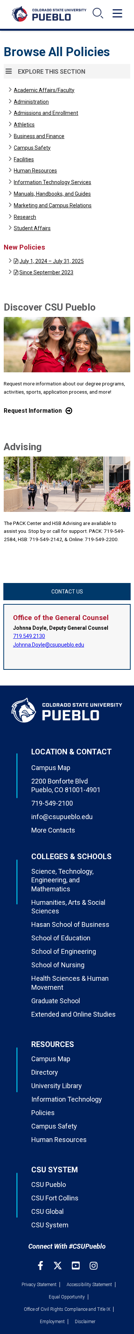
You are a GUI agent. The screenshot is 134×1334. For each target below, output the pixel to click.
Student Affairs (32, 228)
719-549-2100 (52, 803)
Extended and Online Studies (73, 1014)
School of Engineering (63, 951)
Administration (31, 102)
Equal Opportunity (67, 1297)
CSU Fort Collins (55, 1198)
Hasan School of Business (70, 924)
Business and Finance (39, 136)
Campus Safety (32, 148)
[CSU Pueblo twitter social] (58, 1266)
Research (25, 217)
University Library (56, 1086)
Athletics (24, 125)
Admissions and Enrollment (46, 113)
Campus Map (50, 768)
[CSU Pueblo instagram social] (93, 1266)
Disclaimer (85, 1321)
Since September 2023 (46, 272)
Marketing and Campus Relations (53, 205)
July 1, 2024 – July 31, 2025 (51, 261)
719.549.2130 (29, 636)
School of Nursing (57, 965)
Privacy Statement (39, 1284)
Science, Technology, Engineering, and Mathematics (62, 880)
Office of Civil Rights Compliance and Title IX (67, 1309)
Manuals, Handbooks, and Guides (52, 194)
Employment (52, 1321)
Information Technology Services (52, 182)
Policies (43, 1113)
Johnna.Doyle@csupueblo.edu (48, 645)
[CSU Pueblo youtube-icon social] (77, 1266)
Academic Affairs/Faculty (44, 90)
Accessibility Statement (89, 1284)
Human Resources (35, 171)
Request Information (33, 410)
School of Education (60, 938)
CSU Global (47, 1211)
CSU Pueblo (48, 1184)
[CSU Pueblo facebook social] (41, 1266)
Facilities (24, 159)
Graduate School (55, 1001)
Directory (44, 1072)
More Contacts (53, 830)
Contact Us (67, 592)
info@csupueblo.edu (62, 817)
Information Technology (66, 1099)
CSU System (49, 1225)
